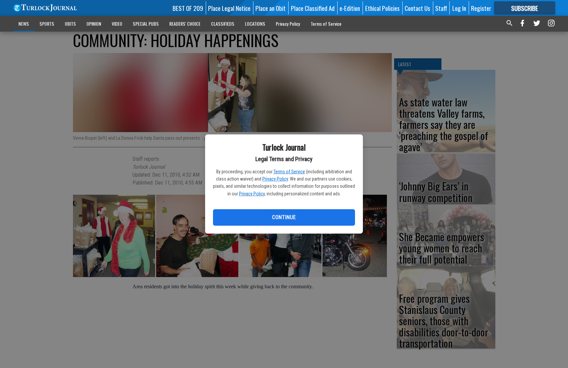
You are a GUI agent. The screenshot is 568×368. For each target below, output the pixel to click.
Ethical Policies (382, 8)
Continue (284, 217)
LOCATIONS (255, 23)
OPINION (93, 23)
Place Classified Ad (313, 8)
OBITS (70, 23)
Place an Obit (270, 8)
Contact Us (417, 8)
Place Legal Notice (229, 8)
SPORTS (46, 23)
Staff (441, 8)
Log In (459, 8)
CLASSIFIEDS (222, 23)
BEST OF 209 (188, 8)
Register (481, 8)
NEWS (23, 23)
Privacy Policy (275, 179)
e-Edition (350, 8)
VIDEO (117, 23)
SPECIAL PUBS (146, 23)
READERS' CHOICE (185, 23)
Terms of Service (289, 171)
